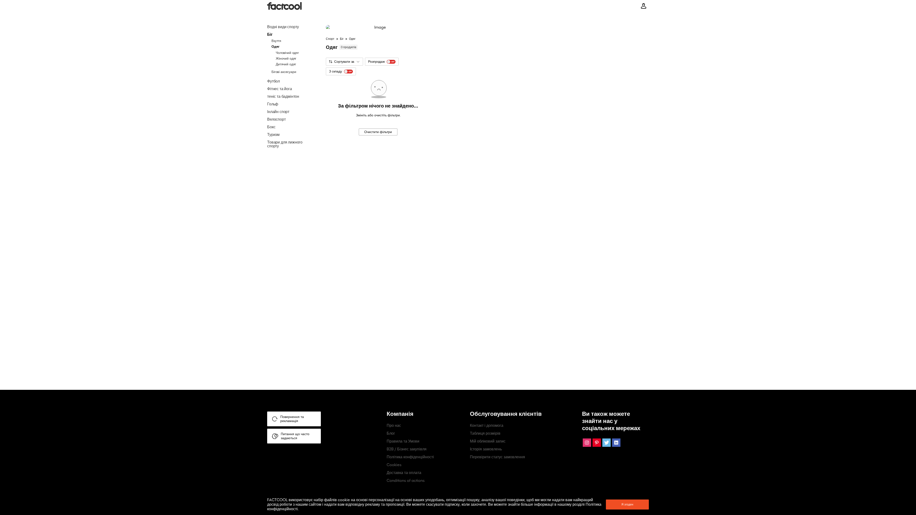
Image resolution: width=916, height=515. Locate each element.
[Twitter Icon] (606, 443)
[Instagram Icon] (587, 443)
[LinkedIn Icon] (616, 443)
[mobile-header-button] (643, 6)
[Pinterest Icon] (597, 443)
